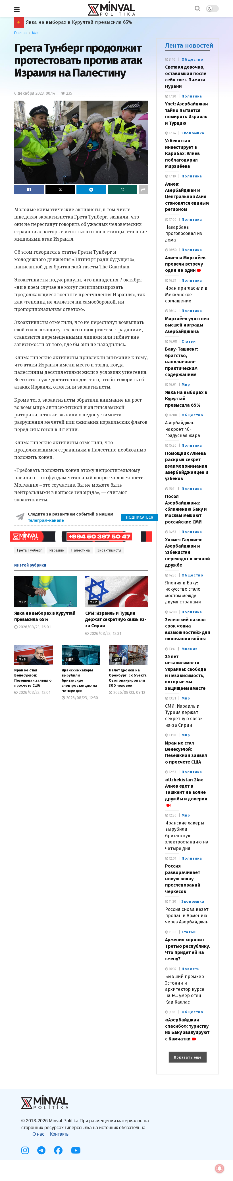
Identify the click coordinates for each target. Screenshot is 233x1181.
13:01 (172, 735)
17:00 (172, 220)
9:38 (171, 1012)
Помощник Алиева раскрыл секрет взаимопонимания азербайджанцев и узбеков (124, 22)
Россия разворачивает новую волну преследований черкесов (182, 878)
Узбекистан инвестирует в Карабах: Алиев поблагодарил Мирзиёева (182, 153)
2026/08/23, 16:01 (34, 627)
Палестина (80, 550)
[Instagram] (25, 1150)
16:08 (172, 342)
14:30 (172, 575)
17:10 (172, 176)
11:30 (172, 902)
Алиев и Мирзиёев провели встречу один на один (185, 264)
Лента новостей (189, 45)
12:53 (172, 772)
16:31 (172, 281)
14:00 (172, 612)
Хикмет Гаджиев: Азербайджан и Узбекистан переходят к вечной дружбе (187, 552)
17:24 (172, 133)
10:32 (172, 969)
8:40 (171, 60)
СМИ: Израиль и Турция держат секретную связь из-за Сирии (116, 619)
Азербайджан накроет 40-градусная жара (182, 429)
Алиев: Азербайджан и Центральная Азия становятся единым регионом (187, 196)
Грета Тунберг (29, 550)
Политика (192, 96)
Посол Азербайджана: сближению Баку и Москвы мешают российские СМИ (186, 509)
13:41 (172, 649)
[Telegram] (41, 1150)
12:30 (172, 815)
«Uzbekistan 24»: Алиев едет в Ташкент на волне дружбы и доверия (186, 789)
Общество (192, 59)
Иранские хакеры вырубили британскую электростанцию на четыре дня (79, 680)
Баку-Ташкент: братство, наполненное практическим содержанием (181, 361)
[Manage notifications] (219, 1168)
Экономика (193, 133)
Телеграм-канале (46, 520)
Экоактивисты (109, 550)
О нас (38, 1134)
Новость (191, 969)
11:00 (172, 932)
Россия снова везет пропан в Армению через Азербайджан (187, 916)
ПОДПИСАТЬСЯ (139, 517)
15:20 (172, 446)
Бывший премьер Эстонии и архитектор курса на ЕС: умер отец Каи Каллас (184, 989)
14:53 (172, 532)
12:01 (172, 858)
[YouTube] (76, 1150)
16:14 (172, 311)
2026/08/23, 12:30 (81, 698)
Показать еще (187, 1057)
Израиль (56, 550)
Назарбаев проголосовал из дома (183, 233)
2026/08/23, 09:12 (128, 692)
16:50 (172, 250)
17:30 (172, 96)
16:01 (172, 385)
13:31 (172, 698)
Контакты (60, 1134)
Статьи (189, 341)
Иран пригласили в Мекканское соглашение (186, 294)
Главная (21, 33)
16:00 (172, 415)
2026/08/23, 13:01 (34, 692)
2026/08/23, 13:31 (105, 633)
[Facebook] (58, 1150)
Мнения (190, 649)
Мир (35, 33)
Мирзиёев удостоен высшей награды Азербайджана (187, 325)
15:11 (172, 489)
